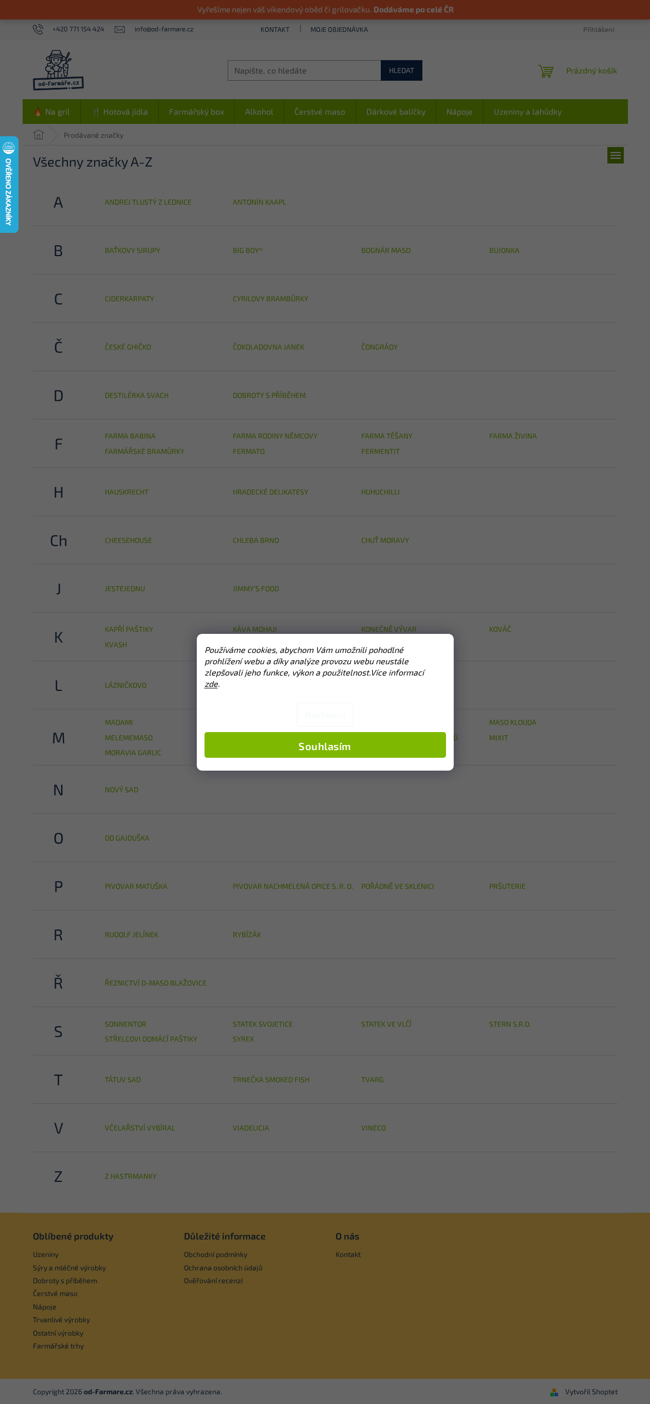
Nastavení (325, 714)
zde (211, 683)
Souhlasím (325, 746)
